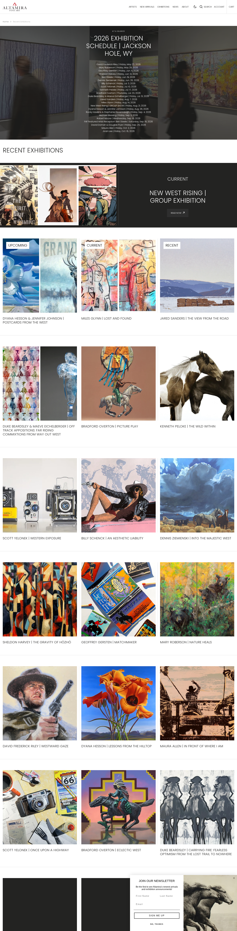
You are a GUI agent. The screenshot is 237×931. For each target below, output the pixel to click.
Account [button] (219, 6)
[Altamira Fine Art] (15, 6)
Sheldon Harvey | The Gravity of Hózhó (37, 642)
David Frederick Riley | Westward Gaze (35, 746)
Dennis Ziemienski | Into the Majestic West (195, 538)
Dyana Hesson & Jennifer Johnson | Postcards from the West (33, 320)
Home (6, 21)
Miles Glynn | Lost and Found (106, 318)
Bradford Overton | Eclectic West (111, 850)
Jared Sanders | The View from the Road (194, 318)
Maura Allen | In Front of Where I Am (191, 746)
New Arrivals (147, 6)
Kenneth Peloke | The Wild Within (187, 426)
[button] (195, 6)
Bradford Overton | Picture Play (109, 426)
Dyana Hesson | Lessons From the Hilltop (116, 746)
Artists (133, 6)
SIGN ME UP (157, 915)
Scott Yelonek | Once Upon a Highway (36, 850)
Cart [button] (231, 6)
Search (208, 6)
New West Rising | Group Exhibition (177, 196)
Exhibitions (163, 6)
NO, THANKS (156, 924)
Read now (176, 212)
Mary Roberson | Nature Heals (186, 642)
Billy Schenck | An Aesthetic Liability (112, 538)
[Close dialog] (234, 878)
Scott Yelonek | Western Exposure (32, 538)
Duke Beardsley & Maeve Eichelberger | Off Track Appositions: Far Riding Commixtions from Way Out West (39, 430)
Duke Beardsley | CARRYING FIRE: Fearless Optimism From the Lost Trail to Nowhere (196, 852)
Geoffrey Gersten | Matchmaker (109, 642)
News (175, 6)
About (185, 6)
